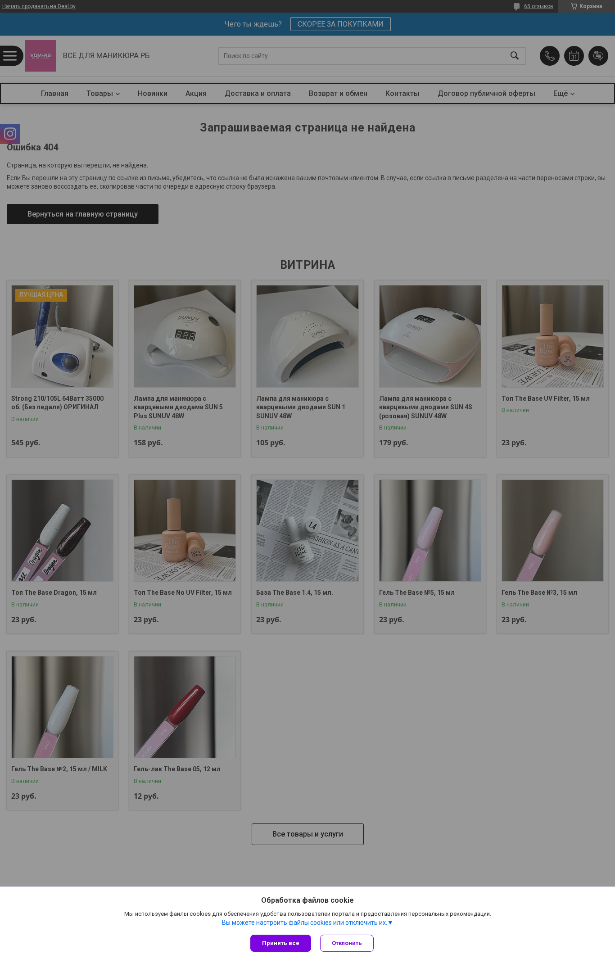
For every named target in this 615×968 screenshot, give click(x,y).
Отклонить (347, 943)
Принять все (280, 943)
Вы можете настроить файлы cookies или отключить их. (304, 922)
